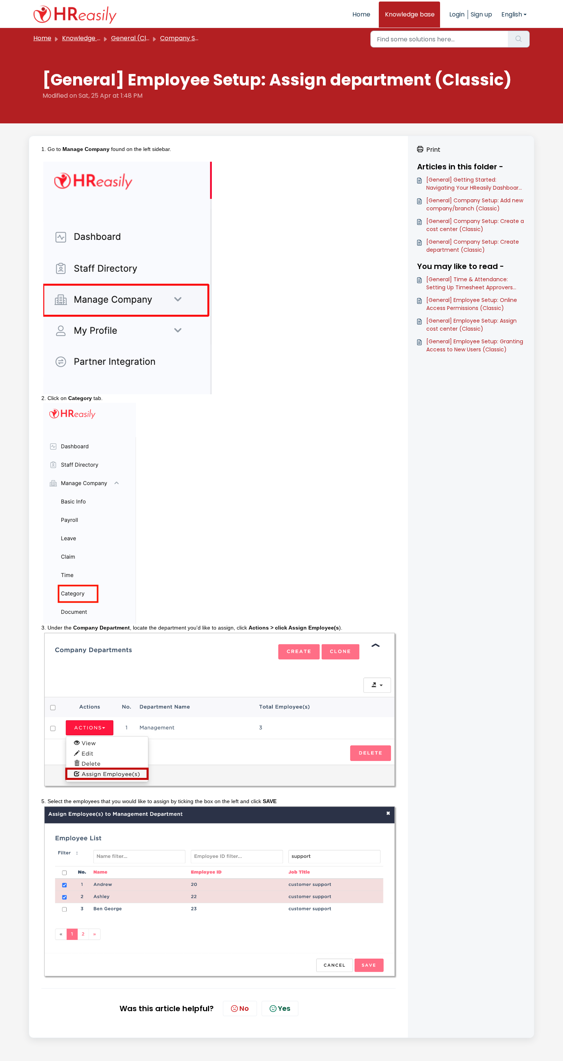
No (244, 1008)
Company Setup (184, 38)
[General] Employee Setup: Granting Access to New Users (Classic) (474, 345)
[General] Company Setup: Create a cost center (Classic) (475, 225)
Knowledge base (410, 14)
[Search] (519, 39)
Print (433, 149)
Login (457, 14)
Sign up (481, 14)
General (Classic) (137, 38)
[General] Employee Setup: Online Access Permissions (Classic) (471, 304)
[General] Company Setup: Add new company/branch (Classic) (474, 204)
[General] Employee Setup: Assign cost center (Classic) (471, 325)
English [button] (511, 14)
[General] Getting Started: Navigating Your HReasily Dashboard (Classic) (474, 184)
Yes (284, 1008)
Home (361, 14)
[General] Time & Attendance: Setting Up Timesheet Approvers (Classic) (469, 283)
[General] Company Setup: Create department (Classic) (472, 246)
